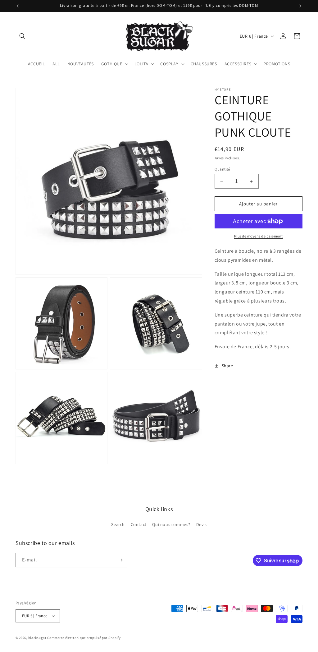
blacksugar (37, 638)
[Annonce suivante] (300, 6)
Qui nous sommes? (171, 524)
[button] (22, 36)
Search (118, 524)
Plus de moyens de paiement (258, 236)
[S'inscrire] (120, 560)
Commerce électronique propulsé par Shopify (83, 638)
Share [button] (227, 365)
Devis (201, 524)
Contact (139, 524)
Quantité (222, 169)
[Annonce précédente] (18, 6)
